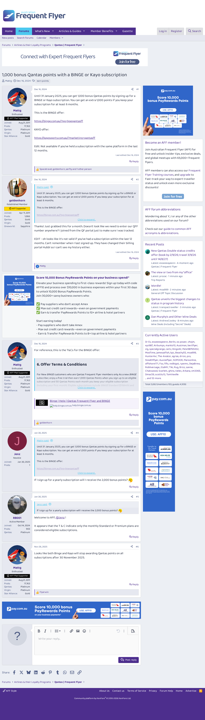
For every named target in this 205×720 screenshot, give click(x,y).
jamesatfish (162, 353)
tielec (178, 371)
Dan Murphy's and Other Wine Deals (174, 316)
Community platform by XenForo (102, 698)
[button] (53, 31)
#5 (137, 497)
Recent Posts (154, 244)
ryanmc (184, 364)
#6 (137, 547)
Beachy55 (180, 353)
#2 (137, 179)
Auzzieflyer (165, 360)
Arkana (186, 371)
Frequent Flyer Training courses (173, 172)
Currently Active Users (161, 335)
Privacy (153, 691)
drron (183, 356)
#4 (137, 433)
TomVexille (172, 374)
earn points (43, 81)
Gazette (127, 31)
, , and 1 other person (66, 169)
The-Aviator (164, 356)
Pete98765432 (190, 349)
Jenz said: (42, 504)
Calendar (41, 38)
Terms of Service (136, 691)
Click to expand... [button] (87, 220)
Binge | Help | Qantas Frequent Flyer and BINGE (80, 401)
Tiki (171, 367)
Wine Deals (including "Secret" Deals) (171, 324)
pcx (189, 356)
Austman (182, 345)
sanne (189, 367)
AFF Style (11, 691)
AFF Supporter (19, 208)
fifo (166, 364)
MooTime (150, 353)
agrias (175, 356)
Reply (135, 161)
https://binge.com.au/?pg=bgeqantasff (58, 121)
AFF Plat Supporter (19, 118)
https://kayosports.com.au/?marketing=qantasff (64, 138)
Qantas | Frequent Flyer (164, 267)
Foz (161, 364)
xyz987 (149, 345)
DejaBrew (194, 364)
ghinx (171, 371)
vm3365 (195, 371)
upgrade (185, 174)
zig (146, 349)
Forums (24, 31)
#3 (137, 344)
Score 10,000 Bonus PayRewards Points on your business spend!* (82, 277)
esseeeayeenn (160, 342)
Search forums (25, 38)
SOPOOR (178, 360)
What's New (42, 31)
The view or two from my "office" (171, 272)
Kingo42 (176, 349)
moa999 (191, 353)
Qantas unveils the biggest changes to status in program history (175, 301)
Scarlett (163, 371)
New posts (8, 38)
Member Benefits (102, 31)
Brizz (182, 367)
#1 (137, 89)
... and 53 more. (153, 378)
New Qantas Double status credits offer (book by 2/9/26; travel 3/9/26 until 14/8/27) (173, 255)
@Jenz (60, 517)
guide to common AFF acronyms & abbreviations (168, 231)
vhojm (191, 342)
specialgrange (157, 349)
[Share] (132, 89)
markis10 (171, 345)
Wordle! (156, 285)
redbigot (174, 364)
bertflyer (193, 345)
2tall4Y (164, 367)
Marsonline (190, 360)
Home (9, 31)
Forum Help (166, 691)
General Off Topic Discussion (167, 293)
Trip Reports (158, 280)
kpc (172, 353)
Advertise (191, 691)
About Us (104, 691)
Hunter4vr (151, 356)
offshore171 (151, 364)
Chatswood (151, 371)
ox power (182, 342)
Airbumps (159, 345)
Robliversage (152, 367)
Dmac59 (149, 374)
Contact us (118, 691)
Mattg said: (43, 187)
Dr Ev (148, 342)
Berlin (172, 342)
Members (55, 38)
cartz (168, 349)
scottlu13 (160, 374)
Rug (176, 367)
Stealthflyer (151, 360)
